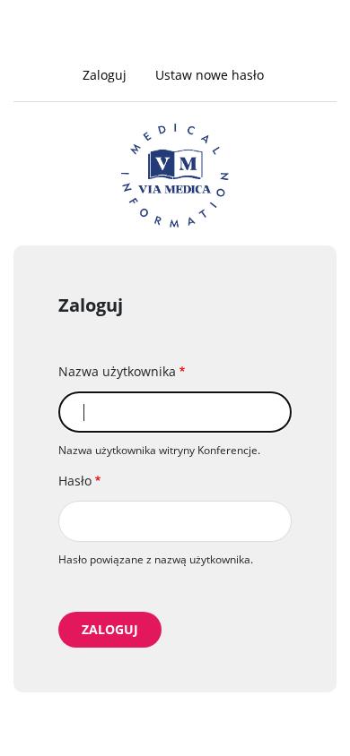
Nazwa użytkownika (117, 371)
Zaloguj (111, 76)
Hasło (75, 480)
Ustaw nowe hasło (209, 74)
